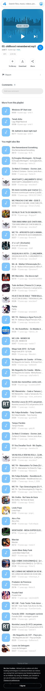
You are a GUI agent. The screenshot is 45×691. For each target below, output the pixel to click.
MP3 (4, 54)
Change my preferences (12, 680)
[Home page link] (4, 4)
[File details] (22, 111)
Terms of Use (22, 663)
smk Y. (4, 50)
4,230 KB (13, 54)
